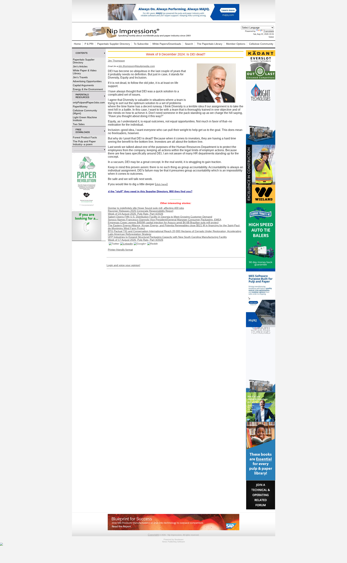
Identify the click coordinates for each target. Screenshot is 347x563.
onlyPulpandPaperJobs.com (89, 102)
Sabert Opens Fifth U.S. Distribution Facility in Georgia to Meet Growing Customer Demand (160, 216)
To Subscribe (141, 43)
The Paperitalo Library (209, 43)
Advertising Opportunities (87, 81)
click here (161, 184)
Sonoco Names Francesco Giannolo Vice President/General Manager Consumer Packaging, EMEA (164, 219)
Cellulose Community (261, 43)
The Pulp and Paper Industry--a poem (84, 143)
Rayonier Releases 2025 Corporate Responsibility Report (140, 210)
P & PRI (89, 43)
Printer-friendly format (120, 249)
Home (77, 43)
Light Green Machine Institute (85, 119)
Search (189, 43)
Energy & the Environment (88, 89)
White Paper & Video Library (85, 72)
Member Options (235, 43)
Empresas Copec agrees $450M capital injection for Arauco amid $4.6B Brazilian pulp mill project (163, 222)
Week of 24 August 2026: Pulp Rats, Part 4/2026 (135, 213)
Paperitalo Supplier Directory (113, 43)
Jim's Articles (80, 66)
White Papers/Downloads (166, 43)
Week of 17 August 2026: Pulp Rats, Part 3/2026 (135, 239)
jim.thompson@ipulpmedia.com (137, 66)
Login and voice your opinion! (123, 265)
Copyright (153, 534)
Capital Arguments (83, 85)
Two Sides (79, 124)
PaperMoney (80, 106)
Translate (268, 31)
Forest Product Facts (85, 137)
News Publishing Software (173, 542)
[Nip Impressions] (139, 37)
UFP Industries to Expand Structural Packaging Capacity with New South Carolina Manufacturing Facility (167, 237)
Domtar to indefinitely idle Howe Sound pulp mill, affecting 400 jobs (146, 208)
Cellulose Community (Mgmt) (85, 112)
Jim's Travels (80, 77)
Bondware (179, 539)
